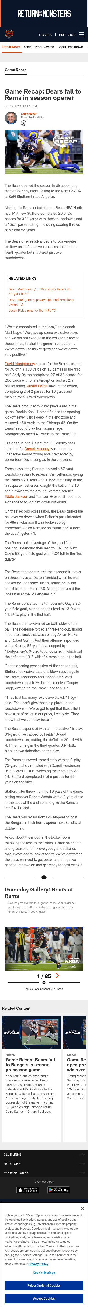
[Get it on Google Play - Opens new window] (58, 1192)
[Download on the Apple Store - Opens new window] (27, 1190)
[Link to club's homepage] (9, 32)
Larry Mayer (29, 113)
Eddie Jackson (16, 496)
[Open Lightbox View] (44, 959)
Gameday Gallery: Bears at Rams (39, 892)
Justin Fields (37, 386)
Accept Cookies (44, 1298)
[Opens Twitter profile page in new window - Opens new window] (23, 123)
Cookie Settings (44, 1272)
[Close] (83, 1208)
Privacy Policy (38, 1264)
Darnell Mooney (37, 448)
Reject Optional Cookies (44, 1285)
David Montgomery (20, 363)
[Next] (57, 975)
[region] (44, 1254)
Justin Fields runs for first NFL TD (32, 310)
